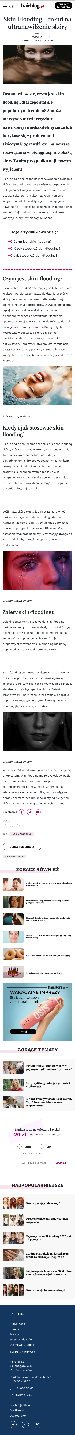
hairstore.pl (17, 1361)
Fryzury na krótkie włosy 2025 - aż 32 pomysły (48, 1237)
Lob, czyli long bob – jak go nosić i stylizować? (48, 1084)
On (49, 1147)
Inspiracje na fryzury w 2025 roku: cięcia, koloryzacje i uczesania (49, 1272)
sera (17, 327)
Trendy (37, 33)
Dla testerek (18, 1415)
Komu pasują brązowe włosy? (45, 1290)
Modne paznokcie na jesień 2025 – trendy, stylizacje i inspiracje (48, 1255)
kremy (39, 327)
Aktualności (18, 1323)
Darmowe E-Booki (22, 1344)
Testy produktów (21, 1339)
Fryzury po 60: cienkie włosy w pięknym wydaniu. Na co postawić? (49, 1067)
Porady (14, 1329)
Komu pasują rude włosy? (43, 1203)
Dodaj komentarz (22, 846)
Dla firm (15, 1410)
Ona (27, 1147)
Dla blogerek (18, 1405)
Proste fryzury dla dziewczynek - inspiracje (48, 1220)
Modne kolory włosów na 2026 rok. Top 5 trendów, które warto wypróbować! (49, 1102)
